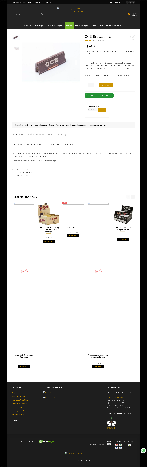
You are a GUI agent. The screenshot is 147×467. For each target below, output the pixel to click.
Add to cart (106, 85)
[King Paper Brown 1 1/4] (2, 233)
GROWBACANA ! (113, 428)
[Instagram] (133, 2)
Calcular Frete (93, 106)
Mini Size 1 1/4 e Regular (31, 125)
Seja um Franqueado (18, 414)
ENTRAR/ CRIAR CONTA (116, 2)
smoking (103, 125)
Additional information (40, 134)
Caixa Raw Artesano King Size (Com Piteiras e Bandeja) (49, 229)
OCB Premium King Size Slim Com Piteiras (98, 356)
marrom (86, 125)
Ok (102, 110)
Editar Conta (38, 2)
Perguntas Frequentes (19, 393)
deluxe (74, 125)
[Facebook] (127, 2)
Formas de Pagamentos (19, 403)
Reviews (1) (61, 134)
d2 (71, 125)
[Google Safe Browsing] (73, 453)
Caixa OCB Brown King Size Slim (24, 356)
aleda (62, 125)
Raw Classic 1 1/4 (73, 227)
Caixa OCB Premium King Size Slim (123, 228)
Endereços (48, 2)
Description (18, 134)
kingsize (80, 125)
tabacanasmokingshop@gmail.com (118, 397)
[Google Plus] (130, 2)
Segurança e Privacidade (20, 400)
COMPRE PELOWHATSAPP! (100, 95)
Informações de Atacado (20, 411)
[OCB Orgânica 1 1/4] (145, 233)
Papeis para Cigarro (47, 125)
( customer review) (98, 40)
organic (92, 125)
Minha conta (17, 2)
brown (67, 125)
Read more (24, 367)
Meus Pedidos (27, 2)
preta (97, 125)
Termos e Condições (18, 396)
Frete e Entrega (17, 407)
